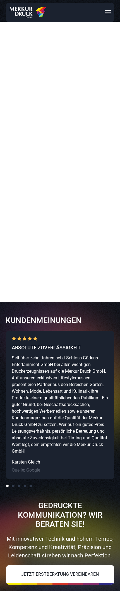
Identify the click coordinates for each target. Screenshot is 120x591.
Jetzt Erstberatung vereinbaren (60, 574)
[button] (7, 486)
